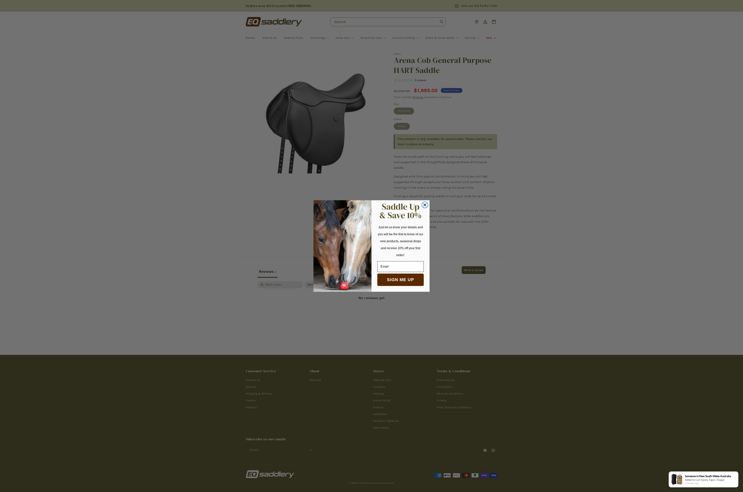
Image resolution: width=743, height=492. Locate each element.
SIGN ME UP (400, 279)
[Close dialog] (425, 205)
